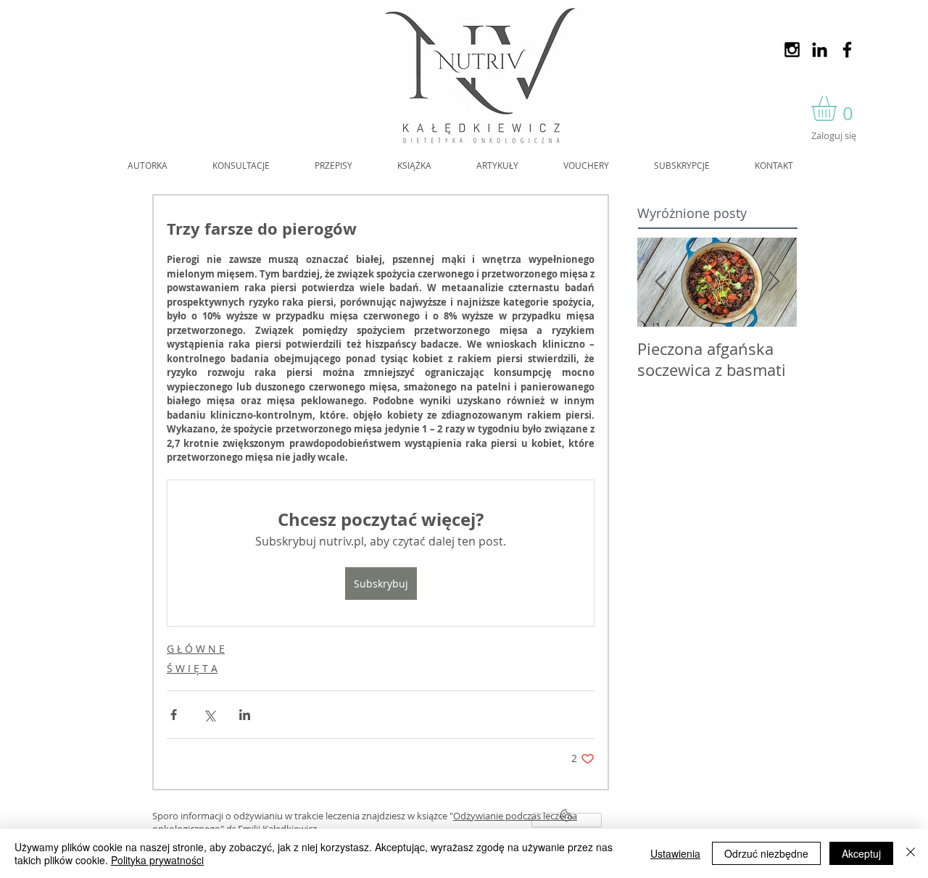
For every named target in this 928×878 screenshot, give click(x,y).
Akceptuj (861, 853)
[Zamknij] (910, 853)
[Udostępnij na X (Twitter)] (209, 715)
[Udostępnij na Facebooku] (174, 715)
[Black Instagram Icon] (792, 49)
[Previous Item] (660, 282)
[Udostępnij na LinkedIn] (245, 715)
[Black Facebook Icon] (847, 49)
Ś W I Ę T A (192, 668)
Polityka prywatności (157, 860)
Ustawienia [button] (675, 853)
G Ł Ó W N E (196, 649)
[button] (838, 108)
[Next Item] (773, 282)
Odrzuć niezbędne (766, 853)
